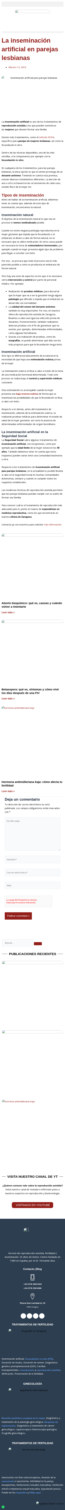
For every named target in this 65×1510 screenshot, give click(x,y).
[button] (32, 4)
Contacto (28, 1269)
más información (52, 524)
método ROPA (46, 137)
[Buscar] (38, 943)
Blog (39, 1269)
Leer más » (8, 612)
